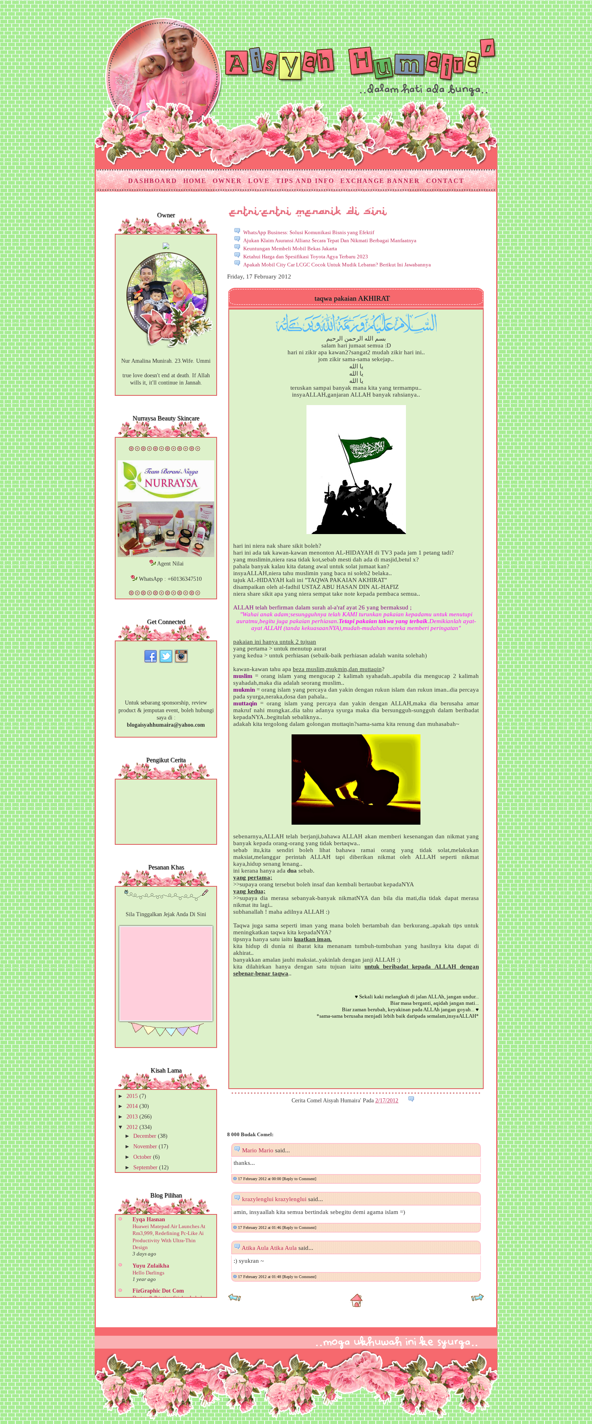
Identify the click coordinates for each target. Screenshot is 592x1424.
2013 (132, 1117)
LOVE (259, 180)
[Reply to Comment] (299, 1179)
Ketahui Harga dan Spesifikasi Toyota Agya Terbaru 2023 (305, 257)
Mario (249, 1150)
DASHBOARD (152, 180)
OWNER (227, 180)
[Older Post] (477, 1300)
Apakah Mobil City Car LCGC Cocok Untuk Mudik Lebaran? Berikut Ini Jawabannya (337, 265)
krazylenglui (257, 1199)
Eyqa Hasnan (148, 1219)
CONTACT (445, 180)
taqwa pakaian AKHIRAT (352, 298)
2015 (132, 1096)
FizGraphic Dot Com (158, 1291)
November (146, 1146)
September (146, 1167)
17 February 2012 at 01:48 (260, 1276)
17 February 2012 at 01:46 (260, 1227)
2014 (132, 1106)
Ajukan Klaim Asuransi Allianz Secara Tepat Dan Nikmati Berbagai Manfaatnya (329, 240)
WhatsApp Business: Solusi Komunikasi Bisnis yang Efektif (308, 232)
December (145, 1136)
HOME (195, 180)
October (143, 1157)
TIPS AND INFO (305, 180)
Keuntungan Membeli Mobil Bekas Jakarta (290, 248)
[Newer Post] (234, 1300)
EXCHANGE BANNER (380, 180)
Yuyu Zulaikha (150, 1266)
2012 (132, 1127)
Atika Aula (255, 1248)
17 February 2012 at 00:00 (260, 1179)
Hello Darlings (148, 1273)
